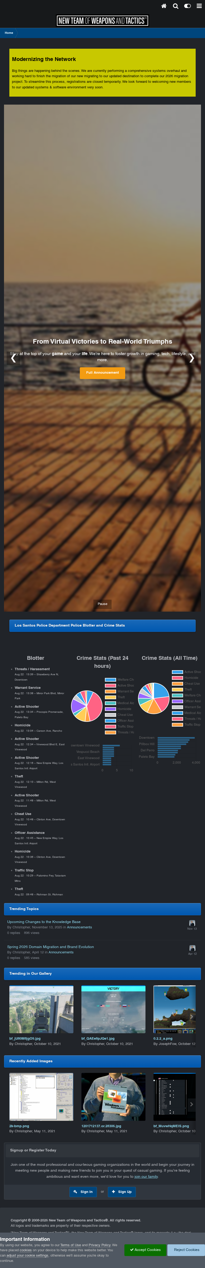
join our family (146, 1177)
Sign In (87, 1192)
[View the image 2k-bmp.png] (41, 1097)
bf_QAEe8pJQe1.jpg (98, 1038)
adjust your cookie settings (27, 1255)
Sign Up (125, 1192)
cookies (26, 1250)
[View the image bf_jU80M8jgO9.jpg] (41, 1009)
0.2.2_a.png (162, 1038)
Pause (102, 604)
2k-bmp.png (19, 1126)
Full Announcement (102, 372)
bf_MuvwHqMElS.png (171, 1126)
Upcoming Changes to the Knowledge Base (44, 922)
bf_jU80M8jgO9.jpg (25, 1038)
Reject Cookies (186, 1250)
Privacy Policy (100, 1245)
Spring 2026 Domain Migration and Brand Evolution (50, 947)
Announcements (79, 927)
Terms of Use (70, 1245)
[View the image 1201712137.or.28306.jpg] (113, 1097)
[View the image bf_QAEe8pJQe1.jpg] (113, 1009)
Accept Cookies (147, 1250)
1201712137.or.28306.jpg (101, 1126)
